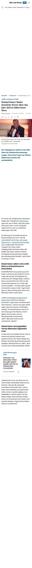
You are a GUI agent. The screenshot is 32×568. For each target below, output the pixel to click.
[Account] (29, 2)
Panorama (13, 95)
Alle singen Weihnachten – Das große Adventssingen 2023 (15, 242)
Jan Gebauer (7, 113)
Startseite (4, 95)
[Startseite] (15, 3)
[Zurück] (2, 7)
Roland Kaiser (24, 221)
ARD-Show (15, 240)
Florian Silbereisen (19, 272)
